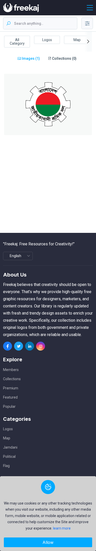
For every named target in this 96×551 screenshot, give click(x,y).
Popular (9, 406)
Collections (12, 379)
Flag (6, 466)
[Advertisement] (48, 185)
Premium (10, 388)
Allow (48, 542)
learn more (62, 528)
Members (11, 370)
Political (9, 456)
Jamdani (10, 447)
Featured (10, 397)
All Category (17, 41)
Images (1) (30, 58)
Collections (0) (64, 58)
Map (77, 40)
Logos (47, 40)
